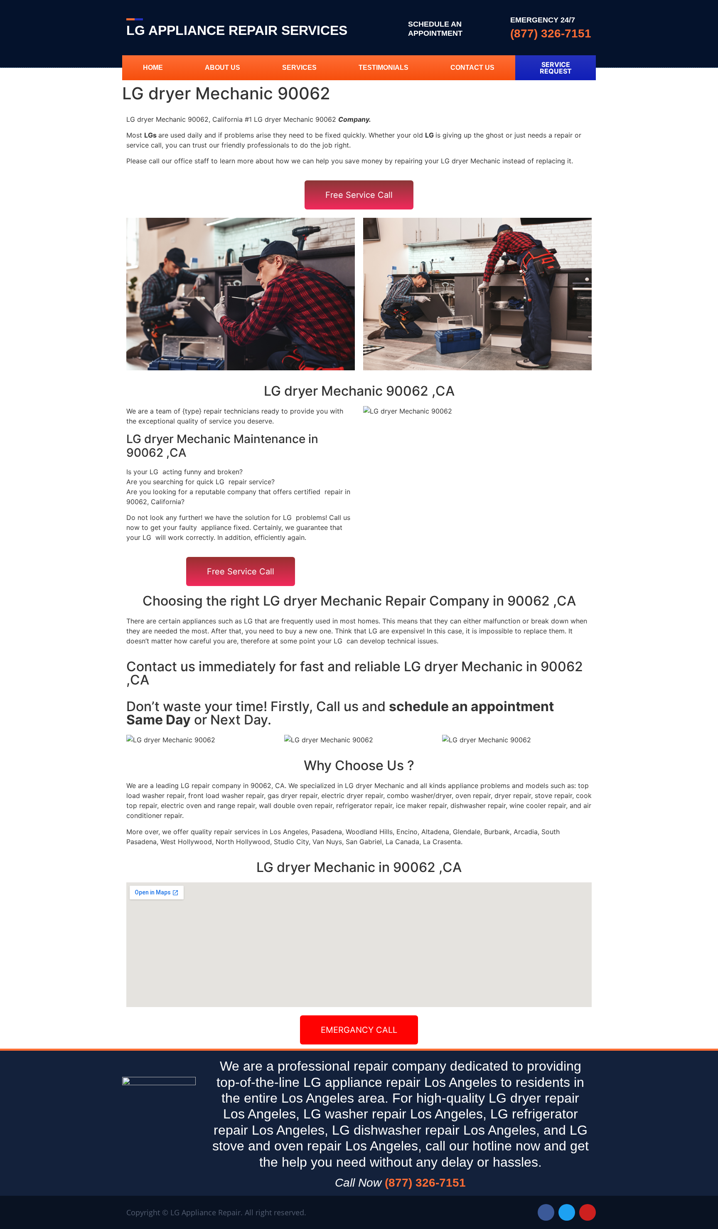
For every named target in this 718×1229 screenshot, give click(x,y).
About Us (222, 67)
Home (153, 67)
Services (299, 67)
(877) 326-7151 (550, 33)
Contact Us (472, 67)
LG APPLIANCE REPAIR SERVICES (236, 30)
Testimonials (383, 67)
